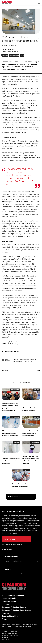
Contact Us (6, 604)
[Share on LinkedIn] (10, 343)
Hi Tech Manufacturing (14, 55)
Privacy (4, 619)
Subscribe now (13, 497)
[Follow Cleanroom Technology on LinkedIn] (21, 575)
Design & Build (5, 55)
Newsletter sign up (9, 601)
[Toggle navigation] (39, 2)
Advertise (5, 613)
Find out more (7, 550)
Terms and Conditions (10, 616)
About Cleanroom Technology (13, 595)
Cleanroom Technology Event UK (14, 607)
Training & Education (15, 389)
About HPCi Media (9, 598)
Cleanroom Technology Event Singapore (17, 610)
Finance (22, 55)
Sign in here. (18, 544)
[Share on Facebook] (16, 343)
